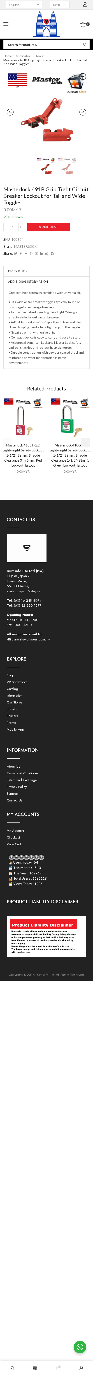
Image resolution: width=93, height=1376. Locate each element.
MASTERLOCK (25, 246)
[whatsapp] (46, 253)
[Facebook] (20, 253)
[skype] (51, 253)
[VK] (26, 253)
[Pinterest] (31, 253)
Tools (39, 56)
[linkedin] (41, 253)
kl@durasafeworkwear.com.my (28, 639)
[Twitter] (15, 253)
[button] (85, 442)
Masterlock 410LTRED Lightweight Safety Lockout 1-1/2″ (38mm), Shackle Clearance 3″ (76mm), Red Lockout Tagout (23, 455)
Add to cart (50, 226)
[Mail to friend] (36, 253)
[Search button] (84, 44)
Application (24, 56)
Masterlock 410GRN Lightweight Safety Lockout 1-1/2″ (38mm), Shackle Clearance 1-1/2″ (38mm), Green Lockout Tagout (70, 455)
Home (8, 56)
